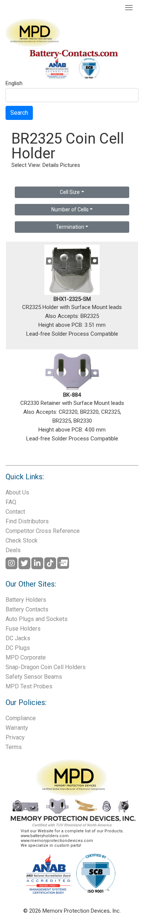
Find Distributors (27, 521)
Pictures (70, 165)
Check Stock (22, 540)
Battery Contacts (27, 609)
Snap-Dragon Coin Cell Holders (46, 667)
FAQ (11, 502)
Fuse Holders (23, 628)
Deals (13, 550)
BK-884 (72, 395)
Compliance (21, 718)
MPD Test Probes (29, 686)
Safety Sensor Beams (34, 676)
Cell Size (70, 192)
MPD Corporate (26, 657)
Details (50, 165)
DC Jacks (18, 638)
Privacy (15, 737)
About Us (17, 492)
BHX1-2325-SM (72, 299)
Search (19, 112)
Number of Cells (70, 209)
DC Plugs (18, 647)
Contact (15, 511)
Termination (70, 227)
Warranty (17, 727)
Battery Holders (26, 599)
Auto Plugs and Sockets (37, 618)
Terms (14, 747)
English (14, 84)
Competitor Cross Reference (43, 530)
